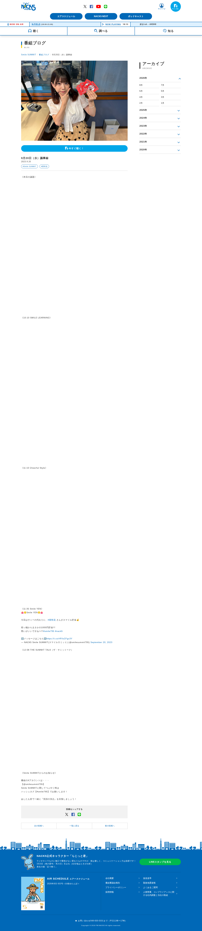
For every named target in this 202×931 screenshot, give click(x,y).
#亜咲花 (44, 166)
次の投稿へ (39, 826)
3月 (162, 97)
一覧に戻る (74, 826)
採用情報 (109, 892)
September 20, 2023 (101, 642)
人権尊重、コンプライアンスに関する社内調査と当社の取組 (158, 893)
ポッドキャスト (136, 16)
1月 (162, 103)
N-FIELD (36, 24)
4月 (141, 97)
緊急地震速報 (149, 883)
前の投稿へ (110, 826)
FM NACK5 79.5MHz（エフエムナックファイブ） (28, 6)
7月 (162, 85)
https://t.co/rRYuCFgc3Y (59, 638)
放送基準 (147, 878)
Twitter (85, 6)
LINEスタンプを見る (160, 862)
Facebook (91, 6)
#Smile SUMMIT (29, 166)
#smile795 (48, 631)
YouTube (98, 6)
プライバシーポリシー (115, 887)
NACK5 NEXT (101, 16)
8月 (141, 85)
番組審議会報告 (112, 883)
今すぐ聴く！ (76, 148)
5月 (162, 91)
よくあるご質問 (150, 887)
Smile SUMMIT (28, 55)
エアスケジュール (66, 16)
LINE (105, 6)
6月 (141, 91)
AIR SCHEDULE (68, 878)
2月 (141, 103)
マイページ (161, 9)
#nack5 (59, 631)
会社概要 (109, 878)
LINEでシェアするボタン (79, 814)
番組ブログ (44, 55)
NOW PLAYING (113, 24)
